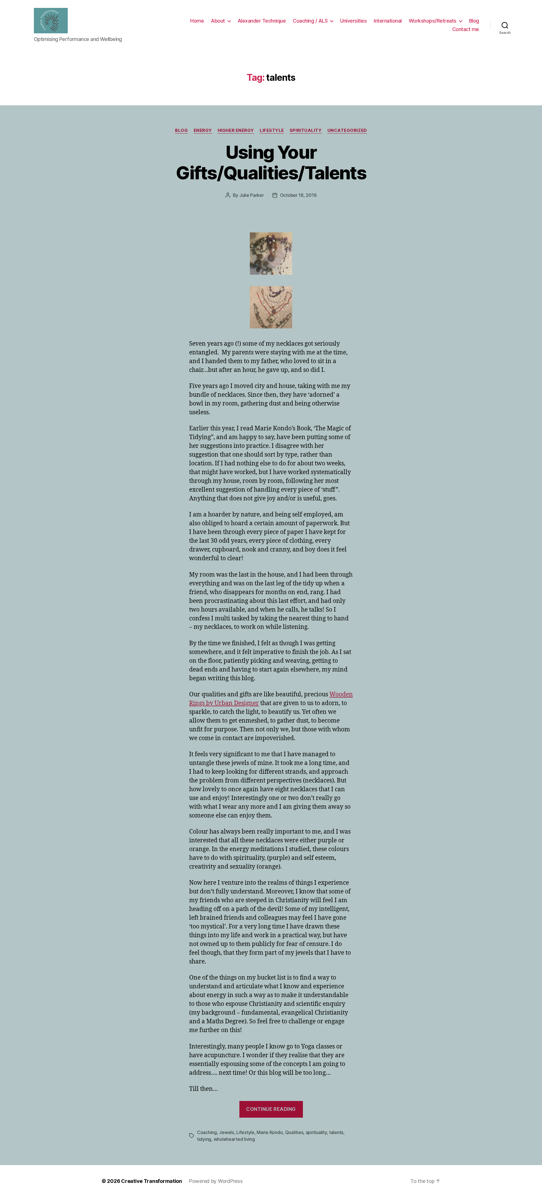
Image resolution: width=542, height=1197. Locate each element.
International (388, 21)
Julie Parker (251, 195)
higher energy (236, 130)
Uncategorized (347, 130)
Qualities (294, 1132)
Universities (353, 21)
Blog (474, 21)
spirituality (306, 130)
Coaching (207, 1132)
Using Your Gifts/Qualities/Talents (271, 162)
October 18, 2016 (298, 195)
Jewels (226, 1132)
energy (203, 130)
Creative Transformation (151, 1181)
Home (197, 21)
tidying (204, 1139)
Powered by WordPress (216, 1181)
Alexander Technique (262, 21)
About (218, 21)
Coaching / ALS (310, 21)
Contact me (465, 29)
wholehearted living (234, 1139)
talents (336, 1132)
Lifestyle (272, 130)
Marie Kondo (270, 1132)
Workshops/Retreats (432, 21)
